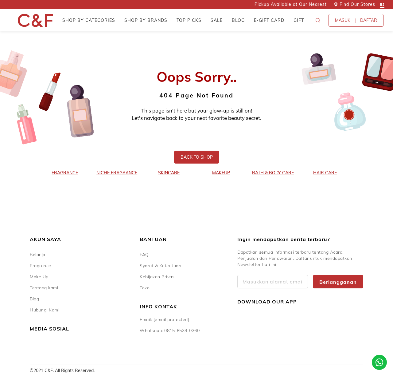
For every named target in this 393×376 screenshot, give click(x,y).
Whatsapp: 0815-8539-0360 (170, 330)
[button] (317, 20)
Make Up (39, 276)
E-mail (272, 281)
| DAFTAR (356, 20)
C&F (35, 20)
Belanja (37, 254)
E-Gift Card (269, 20)
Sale (217, 20)
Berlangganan (338, 282)
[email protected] (171, 319)
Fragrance (40, 265)
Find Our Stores (357, 4)
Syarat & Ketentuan (160, 265)
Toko (145, 288)
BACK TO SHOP (197, 157)
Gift (299, 20)
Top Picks (189, 20)
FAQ (144, 254)
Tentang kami (44, 288)
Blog (238, 20)
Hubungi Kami (44, 310)
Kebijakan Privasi (158, 276)
